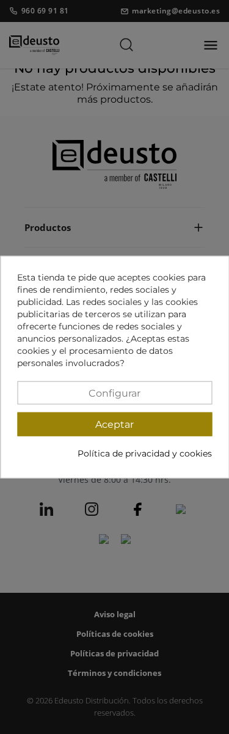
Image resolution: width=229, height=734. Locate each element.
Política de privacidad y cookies (145, 453)
